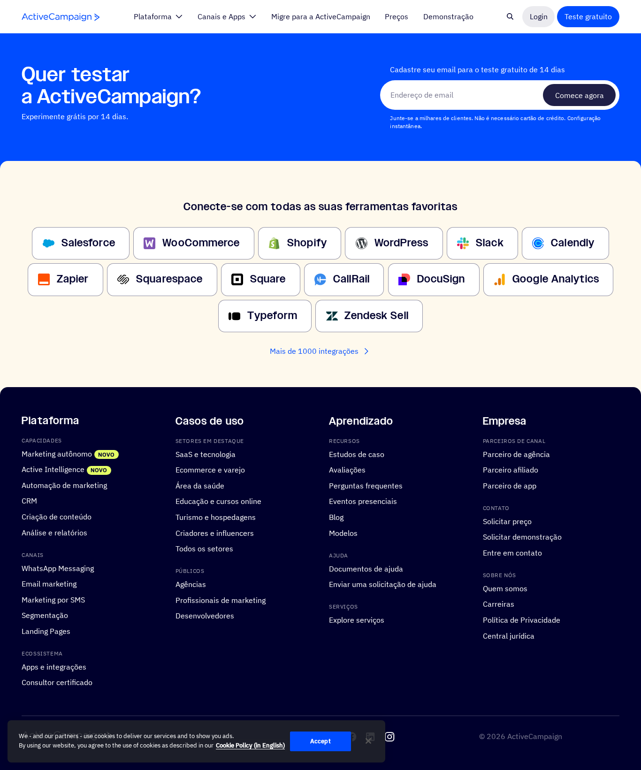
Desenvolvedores (205, 615)
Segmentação (45, 615)
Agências (191, 584)
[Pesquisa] (510, 16)
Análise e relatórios (54, 532)
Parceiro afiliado (510, 469)
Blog (336, 517)
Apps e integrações (54, 666)
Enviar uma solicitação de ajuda (382, 584)
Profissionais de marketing (221, 600)
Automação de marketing (64, 485)
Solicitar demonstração (522, 536)
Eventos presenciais (363, 501)
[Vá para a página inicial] (60, 17)
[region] (196, 741)
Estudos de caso (356, 454)
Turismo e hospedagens (216, 517)
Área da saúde (200, 485)
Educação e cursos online (218, 501)
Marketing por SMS (53, 599)
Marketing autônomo (57, 453)
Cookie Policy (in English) (250, 745)
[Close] (368, 741)
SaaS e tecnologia (206, 454)
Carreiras (498, 604)
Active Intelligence (53, 469)
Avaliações (347, 469)
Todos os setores (204, 548)
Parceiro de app (509, 485)
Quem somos (505, 588)
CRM (29, 500)
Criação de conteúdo (57, 516)
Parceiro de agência (516, 454)
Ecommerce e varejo (210, 469)
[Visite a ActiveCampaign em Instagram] (389, 736)
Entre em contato (512, 552)
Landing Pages (46, 631)
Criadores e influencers (215, 533)
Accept (320, 741)
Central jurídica (508, 635)
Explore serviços (356, 620)
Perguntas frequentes (366, 485)
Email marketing (49, 583)
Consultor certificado (57, 682)
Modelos (343, 533)
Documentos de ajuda (366, 568)
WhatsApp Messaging (58, 568)
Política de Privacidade (521, 620)
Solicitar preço (507, 521)
